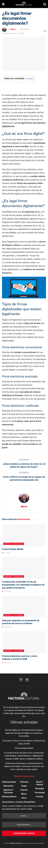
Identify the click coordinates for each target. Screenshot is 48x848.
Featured (24, 781)
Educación (8, 785)
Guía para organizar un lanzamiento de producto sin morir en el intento (20, 622)
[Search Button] (44, 4)
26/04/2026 (7, 662)
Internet (24, 789)
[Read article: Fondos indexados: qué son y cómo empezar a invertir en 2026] (24, 642)
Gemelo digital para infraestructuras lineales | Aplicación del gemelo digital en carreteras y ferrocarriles (24, 733)
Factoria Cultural (15, 843)
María (13, 29)
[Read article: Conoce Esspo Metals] (24, 535)
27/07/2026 (7, 553)
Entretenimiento (9, 796)
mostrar (29, 78)
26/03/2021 (24, 29)
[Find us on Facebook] (21, 679)
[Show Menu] (3, 4)
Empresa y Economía (13, 544)
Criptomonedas (9, 781)
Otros (24, 797)
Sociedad (39, 788)
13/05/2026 (7, 627)
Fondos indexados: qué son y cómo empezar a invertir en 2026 (19, 657)
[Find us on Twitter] (27, 680)
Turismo (39, 796)
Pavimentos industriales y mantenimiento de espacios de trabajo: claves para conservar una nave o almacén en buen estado (24, 766)
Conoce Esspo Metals (12, 549)
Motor (24, 793)
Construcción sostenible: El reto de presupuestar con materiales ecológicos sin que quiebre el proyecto (23, 584)
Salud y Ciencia (39, 783)
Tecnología (40, 792)
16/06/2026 (7, 591)
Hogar (24, 785)
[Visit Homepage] (24, 4)
